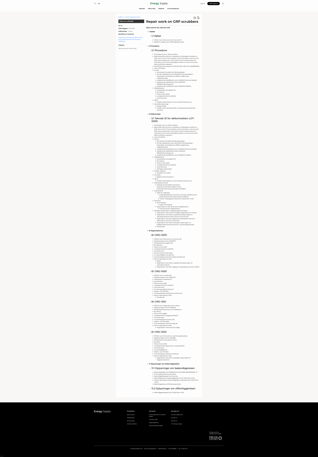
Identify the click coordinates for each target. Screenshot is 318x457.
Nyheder (142, 8)
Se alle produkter (132, 424)
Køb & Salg (151, 8)
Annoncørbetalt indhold (156, 425)
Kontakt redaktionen (177, 414)
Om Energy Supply (176, 424)
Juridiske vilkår (153, 419)
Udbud (120, 17)
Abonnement (131, 414)
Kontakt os (174, 417)
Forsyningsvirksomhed (132, 17)
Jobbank (161, 8)
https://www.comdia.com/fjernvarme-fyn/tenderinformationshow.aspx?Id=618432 (130, 39)
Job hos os (174, 421)
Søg (99, 3)
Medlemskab (130, 417)
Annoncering (131, 421)
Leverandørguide (173, 8)
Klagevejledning (153, 422)
